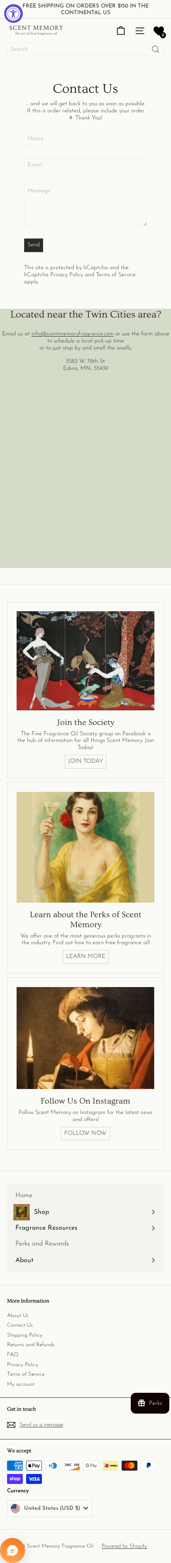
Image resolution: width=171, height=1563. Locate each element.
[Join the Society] (85, 660)
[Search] (155, 49)
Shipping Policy (24, 1335)
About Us (18, 1315)
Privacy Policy (66, 275)
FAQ (12, 1354)
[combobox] (85, 49)
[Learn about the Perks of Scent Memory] (85, 847)
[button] (159, 31)
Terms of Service (116, 275)
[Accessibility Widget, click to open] (13, 13)
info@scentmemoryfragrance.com (73, 334)
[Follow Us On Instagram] (85, 1038)
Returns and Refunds (30, 1344)
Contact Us (20, 1325)
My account (20, 1384)
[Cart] (120, 31)
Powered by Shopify (124, 1546)
